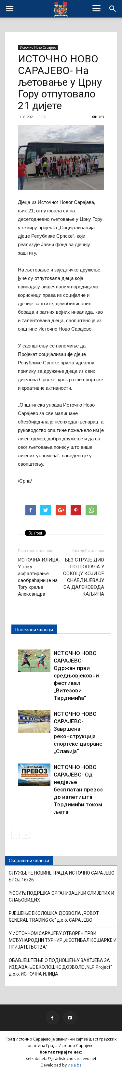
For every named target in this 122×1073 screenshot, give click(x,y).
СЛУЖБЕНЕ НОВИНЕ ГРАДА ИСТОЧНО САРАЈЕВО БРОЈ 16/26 (62, 876)
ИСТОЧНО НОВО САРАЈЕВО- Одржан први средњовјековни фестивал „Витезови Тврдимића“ (76, 675)
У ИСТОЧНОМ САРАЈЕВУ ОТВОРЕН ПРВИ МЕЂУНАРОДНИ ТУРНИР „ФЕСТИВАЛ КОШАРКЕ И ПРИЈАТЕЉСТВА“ (62, 940)
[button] (113, 9)
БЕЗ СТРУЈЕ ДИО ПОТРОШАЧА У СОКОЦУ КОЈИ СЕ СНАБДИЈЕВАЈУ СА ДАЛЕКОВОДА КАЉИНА (83, 577)
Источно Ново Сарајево (38, 47)
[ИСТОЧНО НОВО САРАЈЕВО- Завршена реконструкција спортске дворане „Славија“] (34, 721)
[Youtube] (69, 1017)
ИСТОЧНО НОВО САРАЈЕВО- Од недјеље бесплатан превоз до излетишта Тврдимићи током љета (78, 789)
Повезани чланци (34, 629)
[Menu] (96, 8)
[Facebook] (52, 1017)
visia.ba (75, 1065)
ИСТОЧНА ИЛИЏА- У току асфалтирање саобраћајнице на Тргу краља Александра (39, 577)
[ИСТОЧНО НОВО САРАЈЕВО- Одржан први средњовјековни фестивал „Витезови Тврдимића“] (34, 661)
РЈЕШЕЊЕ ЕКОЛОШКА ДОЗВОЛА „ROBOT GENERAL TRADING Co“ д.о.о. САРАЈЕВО (54, 917)
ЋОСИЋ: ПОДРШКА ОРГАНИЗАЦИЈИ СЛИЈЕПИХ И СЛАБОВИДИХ (61, 896)
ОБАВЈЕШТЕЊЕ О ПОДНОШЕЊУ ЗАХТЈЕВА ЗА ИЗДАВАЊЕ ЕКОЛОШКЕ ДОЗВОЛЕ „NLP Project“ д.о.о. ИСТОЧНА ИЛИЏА (60, 967)
